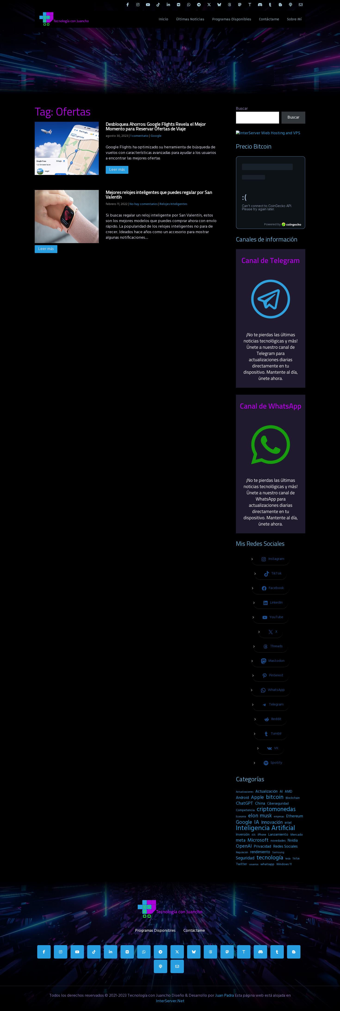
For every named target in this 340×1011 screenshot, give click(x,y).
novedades (278, 840)
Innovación (272, 822)
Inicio (163, 19)
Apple (257, 797)
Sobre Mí (294, 19)
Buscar (242, 108)
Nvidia (292, 840)
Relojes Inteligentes (173, 204)
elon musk (260, 816)
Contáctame (269, 19)
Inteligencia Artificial (265, 828)
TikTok (296, 859)
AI (281, 791)
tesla (288, 859)
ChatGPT (244, 803)
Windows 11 (284, 864)
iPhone (262, 834)
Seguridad (245, 858)
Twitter (241, 864)
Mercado (296, 834)
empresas (279, 817)
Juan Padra (224, 995)
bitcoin (275, 797)
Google (156, 136)
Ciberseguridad (278, 803)
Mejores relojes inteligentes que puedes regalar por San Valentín (159, 194)
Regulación (242, 852)
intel (288, 823)
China (260, 803)
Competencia (245, 810)
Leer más (117, 169)
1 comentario (139, 136)
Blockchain (293, 798)
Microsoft (258, 840)
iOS (254, 835)
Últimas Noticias (190, 19)
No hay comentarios (144, 204)
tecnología (270, 858)
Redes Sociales (285, 846)
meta (240, 840)
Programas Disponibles (231, 19)
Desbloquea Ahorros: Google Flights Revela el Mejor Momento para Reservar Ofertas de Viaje (156, 126)
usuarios (253, 864)
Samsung (278, 852)
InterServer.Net (170, 1001)
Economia (241, 817)
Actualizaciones (244, 792)
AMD (288, 791)
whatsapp (267, 864)
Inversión (243, 834)
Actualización (266, 791)
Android (242, 798)
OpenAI (244, 846)
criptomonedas (276, 809)
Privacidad (262, 846)
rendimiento (260, 852)
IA (256, 822)
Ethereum (294, 816)
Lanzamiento (278, 834)
